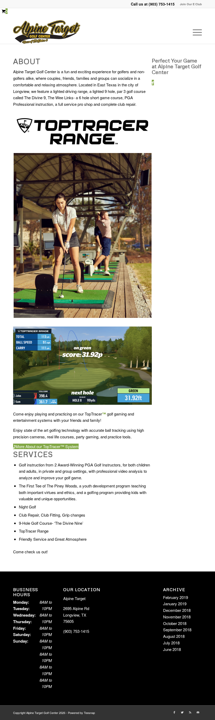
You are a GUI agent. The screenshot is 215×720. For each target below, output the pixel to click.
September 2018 (177, 629)
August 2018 (174, 636)
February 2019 (175, 597)
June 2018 (172, 649)
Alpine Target (74, 598)
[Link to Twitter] (182, 712)
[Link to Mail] (198, 712)
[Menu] (194, 32)
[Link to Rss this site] (190, 712)
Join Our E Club (191, 4)
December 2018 (177, 610)
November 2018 (177, 616)
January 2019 (174, 603)
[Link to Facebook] (174, 712)
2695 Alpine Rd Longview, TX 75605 (76, 615)
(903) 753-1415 (162, 4)
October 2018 (174, 623)
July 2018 (171, 642)
